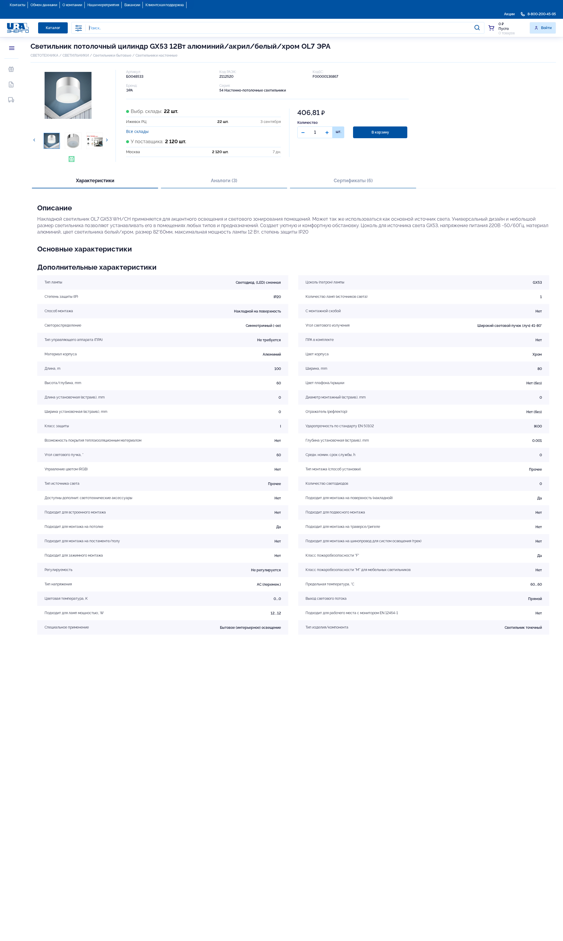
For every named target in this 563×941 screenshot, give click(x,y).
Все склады (137, 131)
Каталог (53, 28)
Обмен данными (43, 5)
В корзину (380, 132)
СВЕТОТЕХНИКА (44, 55)
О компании (72, 5)
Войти (546, 28)
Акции (509, 14)
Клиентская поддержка (164, 5)
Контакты (17, 5)
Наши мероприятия (103, 5)
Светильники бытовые (112, 55)
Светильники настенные (156, 55)
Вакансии (132, 5)
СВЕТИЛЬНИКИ (75, 55)
